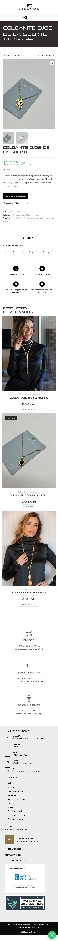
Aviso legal (12, 924)
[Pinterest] (15, 854)
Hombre (11, 787)
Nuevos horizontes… (25, 838)
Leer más (29, 507)
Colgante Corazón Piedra (29, 495)
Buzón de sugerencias (16, 799)
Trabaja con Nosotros (16, 819)
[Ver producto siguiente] (53, 55)
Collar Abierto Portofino (29, 398)
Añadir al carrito (15, 196)
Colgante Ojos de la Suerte (24, 39)
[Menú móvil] (34, 17)
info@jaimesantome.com (22, 763)
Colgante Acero (42, 218)
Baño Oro (31, 218)
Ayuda (10, 807)
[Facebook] (7, 854)
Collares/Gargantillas (21, 215)
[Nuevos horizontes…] (9, 839)
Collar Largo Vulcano (29, 593)
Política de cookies (24, 924)
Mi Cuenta (12, 795)
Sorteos (11, 803)
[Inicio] (4, 39)
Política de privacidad (40, 924)
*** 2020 (9, 826)
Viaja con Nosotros (15, 791)
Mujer (10, 783)
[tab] (29, 238)
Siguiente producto (44, 55)
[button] (52, 63)
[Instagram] (11, 854)
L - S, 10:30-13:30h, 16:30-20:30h (26, 771)
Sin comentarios (20, 830)
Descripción (29, 238)
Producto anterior (13, 55)
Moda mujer (35, 215)
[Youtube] (19, 854)
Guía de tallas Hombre (16, 815)
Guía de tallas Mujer (15, 811)
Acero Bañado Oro (19, 218)
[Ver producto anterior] (5, 55)
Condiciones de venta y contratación (29, 927)
